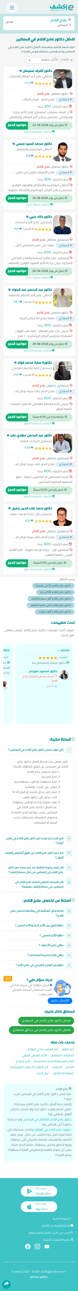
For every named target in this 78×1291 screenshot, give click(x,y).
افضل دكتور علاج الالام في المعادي (46, 1021)
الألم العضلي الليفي (34, 1055)
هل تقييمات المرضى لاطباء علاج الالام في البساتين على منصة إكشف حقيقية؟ (39, 885)
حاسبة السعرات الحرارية (57, 1240)
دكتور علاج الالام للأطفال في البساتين (47, 1120)
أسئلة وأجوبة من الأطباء (56, 1226)
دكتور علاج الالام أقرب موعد (54, 612)
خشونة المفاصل (63, 1073)
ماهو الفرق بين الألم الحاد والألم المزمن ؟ (39, 925)
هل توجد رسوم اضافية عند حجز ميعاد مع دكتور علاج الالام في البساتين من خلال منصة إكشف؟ (35, 870)
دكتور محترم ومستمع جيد (46, 668)
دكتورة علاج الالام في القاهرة (53, 1130)
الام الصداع (23, 1061)
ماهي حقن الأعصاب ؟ (51, 945)
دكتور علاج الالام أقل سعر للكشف (51, 599)
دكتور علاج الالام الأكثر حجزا (55, 592)
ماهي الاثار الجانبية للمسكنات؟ (45, 955)
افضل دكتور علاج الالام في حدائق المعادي (41, 1030)
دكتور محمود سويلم (43, 671)
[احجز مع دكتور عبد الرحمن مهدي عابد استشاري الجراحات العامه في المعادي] (62, 443)
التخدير (70, 1067)
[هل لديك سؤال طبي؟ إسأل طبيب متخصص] (62, 987)
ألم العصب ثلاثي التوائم (42, 1049)
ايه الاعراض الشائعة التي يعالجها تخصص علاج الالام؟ (36, 914)
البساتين (36, 22)
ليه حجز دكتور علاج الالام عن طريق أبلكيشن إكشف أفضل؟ (34, 856)
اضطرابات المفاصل (62, 1055)
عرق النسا (43, 1073)
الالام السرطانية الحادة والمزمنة (53, 1061)
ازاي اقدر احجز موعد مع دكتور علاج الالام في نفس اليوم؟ (34, 841)
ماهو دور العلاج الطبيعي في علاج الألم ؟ (39, 965)
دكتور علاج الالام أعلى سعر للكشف (50, 605)
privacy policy (39, 1277)
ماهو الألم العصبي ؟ (51, 935)
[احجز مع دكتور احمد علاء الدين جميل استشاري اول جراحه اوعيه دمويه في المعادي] (62, 516)
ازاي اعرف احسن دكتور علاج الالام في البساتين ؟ (35, 750)
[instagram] (39, 1247)
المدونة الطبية (62, 1219)
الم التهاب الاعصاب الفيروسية (29, 1067)
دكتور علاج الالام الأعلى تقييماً (53, 586)
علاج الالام (43, 94)
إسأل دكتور (58, 1001)
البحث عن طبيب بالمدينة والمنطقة (50, 1233)
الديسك (57, 1067)
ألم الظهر (68, 1049)
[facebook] (29, 1247)
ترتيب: (64, 60)
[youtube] (48, 1247)
